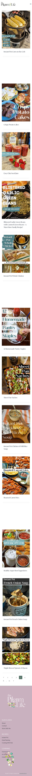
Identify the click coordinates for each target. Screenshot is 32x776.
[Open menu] (30, 4)
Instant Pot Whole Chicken (14, 276)
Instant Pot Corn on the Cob (14, 52)
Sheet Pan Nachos (10, 397)
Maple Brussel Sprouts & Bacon (15, 668)
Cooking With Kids (7, 743)
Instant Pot (5, 737)
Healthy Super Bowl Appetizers (15, 570)
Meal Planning (6, 740)
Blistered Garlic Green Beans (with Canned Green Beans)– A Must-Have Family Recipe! (15, 224)
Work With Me (6, 728)
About (4, 723)
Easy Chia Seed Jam (11, 173)
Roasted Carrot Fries (11, 497)
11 (9, 681)
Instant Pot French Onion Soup (15, 619)
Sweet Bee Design (23, 773)
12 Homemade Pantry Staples (15, 349)
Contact (4, 726)
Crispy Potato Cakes (11, 124)
